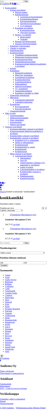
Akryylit (23, 160)
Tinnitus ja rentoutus (18, 48)
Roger (7, 338)
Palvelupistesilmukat (28, 21)
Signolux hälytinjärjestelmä (25, 44)
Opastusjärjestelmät (17, 111)
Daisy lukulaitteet (17, 120)
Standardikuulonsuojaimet (25, 62)
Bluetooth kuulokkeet (23, 73)
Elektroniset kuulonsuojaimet (26, 57)
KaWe (7, 324)
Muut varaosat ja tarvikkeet (20, 154)
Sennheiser (9, 340)
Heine (7, 318)
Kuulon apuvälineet (18, 10)
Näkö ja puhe (10, 113)
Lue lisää (16, 224)
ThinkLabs (9, 349)
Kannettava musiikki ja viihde (27, 93)
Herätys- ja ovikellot (23, 35)
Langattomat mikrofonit (24, 100)
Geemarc (8, 313)
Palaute (3, 401)
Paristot (13, 68)
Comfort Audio (11, 293)
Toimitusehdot (5, 384)
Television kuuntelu (28, 33)
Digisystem (9, 298)
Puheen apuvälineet (17, 125)
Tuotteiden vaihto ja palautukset (12, 399)
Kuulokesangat (21, 151)
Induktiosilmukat (21, 15)
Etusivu (3, 192)
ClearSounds (10, 291)
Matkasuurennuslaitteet (19, 118)
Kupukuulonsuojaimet (24, 59)
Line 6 (7, 327)
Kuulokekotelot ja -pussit (25, 147)
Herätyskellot (25, 37)
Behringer (9, 282)
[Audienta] (5, 4)
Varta (7, 351)
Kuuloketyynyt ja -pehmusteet (27, 140)
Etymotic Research (12, 309)
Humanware (10, 322)
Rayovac (8, 336)
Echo (7, 304)
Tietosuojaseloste (6, 404)
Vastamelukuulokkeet (23, 91)
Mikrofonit (14, 98)
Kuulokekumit (20, 149)
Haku (26, 243)
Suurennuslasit (16, 122)
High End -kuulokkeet (24, 75)
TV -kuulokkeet (21, 89)
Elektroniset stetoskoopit (19, 95)
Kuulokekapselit (21, 145)
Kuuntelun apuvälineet (24, 28)
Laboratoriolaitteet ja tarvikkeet (32, 169)
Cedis (7, 289)
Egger (7, 307)
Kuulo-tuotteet (10, 8)
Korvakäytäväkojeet (23, 109)
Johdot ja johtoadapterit (24, 142)
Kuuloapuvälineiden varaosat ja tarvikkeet (26, 129)
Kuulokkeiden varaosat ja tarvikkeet (24, 138)
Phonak (8, 331)
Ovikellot (23, 39)
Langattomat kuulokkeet (24, 77)
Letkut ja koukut (26, 167)
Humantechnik (11, 320)
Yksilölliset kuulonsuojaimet (26, 55)
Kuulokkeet (14, 71)
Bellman (8, 284)
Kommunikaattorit (27, 30)
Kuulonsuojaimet (17, 53)
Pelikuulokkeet (21, 84)
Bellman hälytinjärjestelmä (25, 42)
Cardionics (9, 286)
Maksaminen (5, 386)
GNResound (10, 316)
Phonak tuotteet (21, 12)
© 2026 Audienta (7, 408)
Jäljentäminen (25, 158)
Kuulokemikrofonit (22, 80)
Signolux (8, 342)
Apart (7, 277)
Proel (7, 333)
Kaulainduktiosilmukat (29, 19)
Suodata (4, 265)
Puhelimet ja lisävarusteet (20, 46)
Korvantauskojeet (22, 107)
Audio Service (10, 280)
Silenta (7, 345)
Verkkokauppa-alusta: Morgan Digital (30, 408)
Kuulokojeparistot (27, 178)
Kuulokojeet (15, 104)
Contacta (8, 295)
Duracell (8, 302)
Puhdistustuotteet (16, 50)
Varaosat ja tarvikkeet (13, 127)
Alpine (7, 275)
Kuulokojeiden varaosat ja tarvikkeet (24, 136)
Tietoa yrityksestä (7, 371)
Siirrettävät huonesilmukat (30, 24)
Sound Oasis (10, 347)
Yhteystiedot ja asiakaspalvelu (12, 373)
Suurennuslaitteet (17, 116)
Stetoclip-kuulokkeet (23, 86)
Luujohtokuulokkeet (23, 82)
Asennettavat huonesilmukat (31, 17)
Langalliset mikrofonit (23, 102)
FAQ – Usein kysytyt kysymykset (13, 388)
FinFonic (8, 311)
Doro (7, 300)
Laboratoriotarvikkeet (23, 156)
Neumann (9, 329)
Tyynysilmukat (26, 26)
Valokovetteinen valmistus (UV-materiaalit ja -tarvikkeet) (32, 164)
